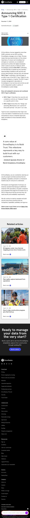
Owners (3, 408)
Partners (3, 499)
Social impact (4, 493)
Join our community (6, 447)
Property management (6, 431)
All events (3, 472)
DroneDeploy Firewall (6, 392)
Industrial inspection (6, 383)
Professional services (6, 389)
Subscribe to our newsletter (8, 464)
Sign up (3, 442)
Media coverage (5, 490)
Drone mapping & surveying (8, 375)
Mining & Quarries (5, 422)
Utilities (3, 425)
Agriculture (4, 420)
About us (3, 482)
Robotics (3, 380)
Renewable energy (5, 417)
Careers (3, 485)
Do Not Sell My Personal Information (7, 506)
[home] (6, 2)
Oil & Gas (3, 414)
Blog (2, 9)
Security (3, 395)
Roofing (3, 428)
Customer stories (5, 450)
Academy (3, 444)
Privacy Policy (3, 508)
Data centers (4, 411)
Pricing (3, 372)
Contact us (4, 496)
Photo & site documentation (8, 377)
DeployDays (4, 475)
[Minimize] (28, 508)
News (2, 488)
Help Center (4, 456)
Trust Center (4, 397)
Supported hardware (6, 386)
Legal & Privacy (5, 461)
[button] (17, 2)
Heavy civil (4, 434)
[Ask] (26, 513)
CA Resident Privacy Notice (6, 504)
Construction (4, 405)
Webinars (3, 459)
